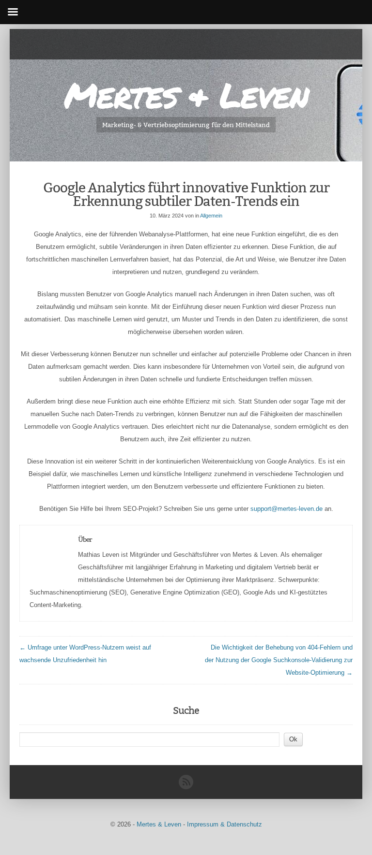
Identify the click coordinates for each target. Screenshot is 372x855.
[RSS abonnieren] (186, 787)
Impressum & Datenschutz (224, 824)
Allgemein (211, 215)
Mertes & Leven (186, 94)
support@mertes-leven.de (286, 508)
